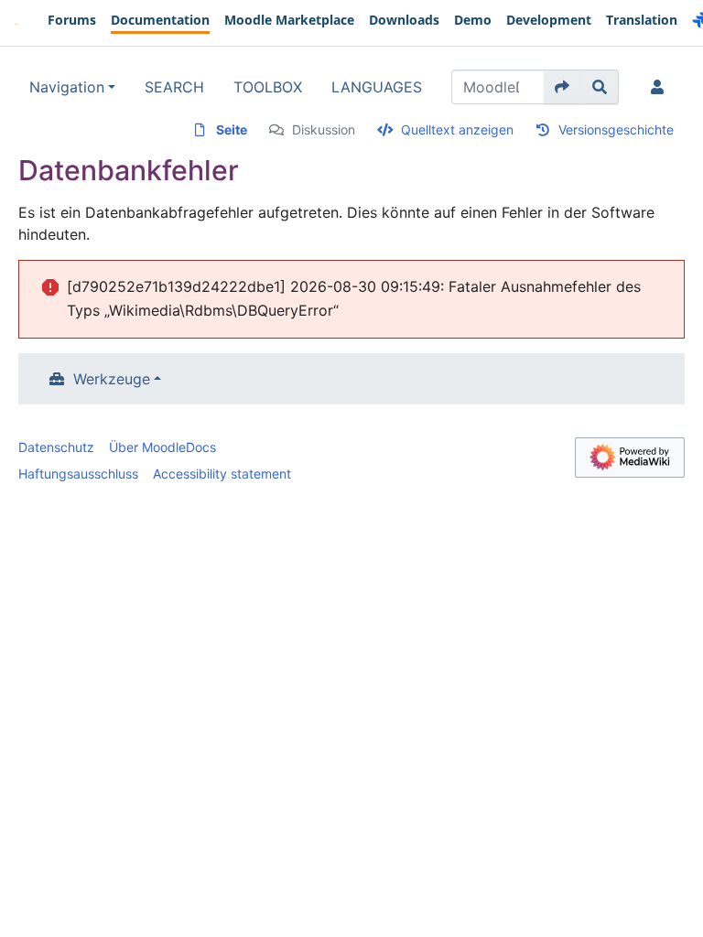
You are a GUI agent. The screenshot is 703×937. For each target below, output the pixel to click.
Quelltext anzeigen (457, 129)
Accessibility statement (222, 473)
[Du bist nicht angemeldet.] (661, 87)
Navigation (66, 87)
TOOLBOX (267, 87)
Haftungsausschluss (78, 473)
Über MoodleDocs (162, 447)
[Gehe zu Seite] (562, 87)
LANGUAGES (376, 87)
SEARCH (174, 87)
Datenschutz (56, 447)
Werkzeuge (111, 379)
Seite (231, 129)
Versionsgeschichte (616, 129)
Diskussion (323, 129)
